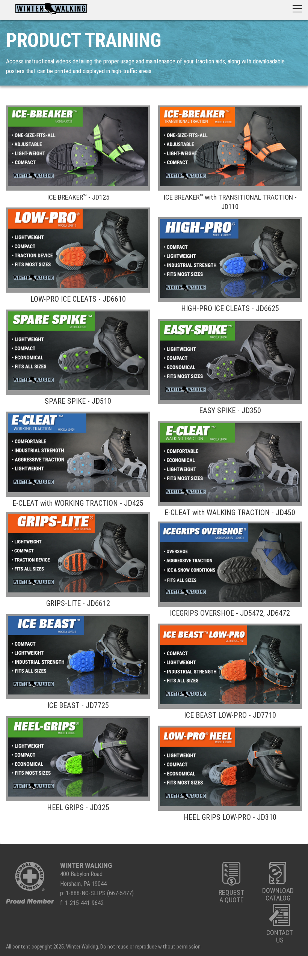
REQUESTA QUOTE (231, 895)
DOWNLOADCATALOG (278, 894)
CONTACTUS (279, 936)
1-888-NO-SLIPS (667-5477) (100, 893)
